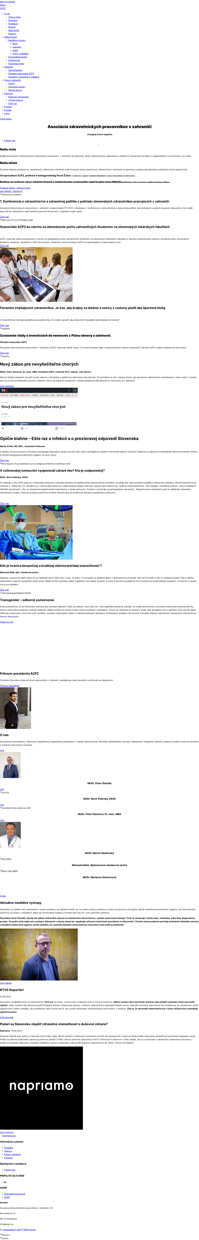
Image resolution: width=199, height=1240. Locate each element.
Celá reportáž (6, 1017)
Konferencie (14, 60)
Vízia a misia (14, 17)
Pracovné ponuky (16, 87)
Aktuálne (8, 67)
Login (7, 113)
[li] (5, 1182)
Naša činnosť (10, 37)
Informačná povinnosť (14, 1194)
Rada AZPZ (13, 30)
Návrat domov (15, 90)
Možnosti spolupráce (18, 97)
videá (15, 50)
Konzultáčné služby (17, 57)
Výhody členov (15, 100)
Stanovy (12, 33)
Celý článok (6, 983)
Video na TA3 (6, 622)
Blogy (15, 43)
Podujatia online (16, 63)
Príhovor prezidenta (9, 685)
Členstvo (8, 93)
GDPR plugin (29, 1229)
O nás (7, 13)
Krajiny (11, 83)
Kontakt (8, 110)
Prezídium (13, 23)
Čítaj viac (4, 217)
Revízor (12, 27)
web (19, 1229)
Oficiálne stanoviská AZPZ (21, 73)
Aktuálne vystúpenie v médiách (23, 77)
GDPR (7, 1197)
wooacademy (9, 1229)
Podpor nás (9, 140)
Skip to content (7, 1)
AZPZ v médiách (20, 53)
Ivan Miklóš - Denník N (11, 191)
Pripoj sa (12, 103)
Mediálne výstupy (17, 40)
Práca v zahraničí (12, 80)
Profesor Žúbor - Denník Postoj (15, 188)
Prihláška (8, 1148)
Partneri (8, 107)
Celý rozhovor (7, 386)
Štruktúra (12, 20)
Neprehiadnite (15, 70)
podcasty (16, 47)
